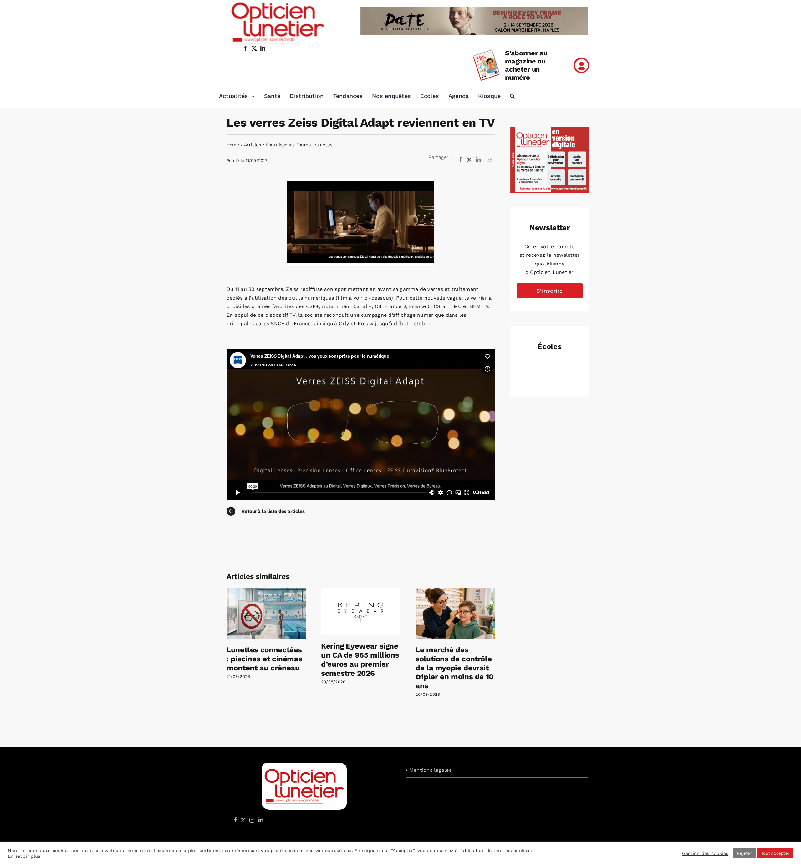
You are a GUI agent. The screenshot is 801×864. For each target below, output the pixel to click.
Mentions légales (430, 770)
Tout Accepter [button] (775, 853)
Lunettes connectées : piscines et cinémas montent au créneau (264, 658)
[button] (512, 96)
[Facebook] (460, 159)
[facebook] (245, 48)
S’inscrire (549, 290)
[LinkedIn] (478, 159)
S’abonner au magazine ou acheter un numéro (526, 65)
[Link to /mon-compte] (581, 65)
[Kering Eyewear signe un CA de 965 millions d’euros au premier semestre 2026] (360, 591)
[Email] (489, 159)
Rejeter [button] (744, 853)
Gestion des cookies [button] (705, 853)
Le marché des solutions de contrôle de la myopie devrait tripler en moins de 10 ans (454, 667)
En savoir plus (24, 856)
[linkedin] (262, 48)
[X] (469, 159)
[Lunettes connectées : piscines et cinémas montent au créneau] (266, 591)
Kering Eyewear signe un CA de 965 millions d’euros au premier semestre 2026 (360, 659)
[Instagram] (250, 819)
